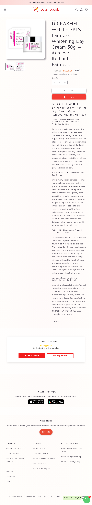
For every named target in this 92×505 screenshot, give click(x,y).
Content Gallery (12, 453)
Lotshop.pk (18, 496)
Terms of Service (40, 453)
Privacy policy (55, 496)
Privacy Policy (39, 448)
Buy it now (69, 97)
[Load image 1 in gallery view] (10, 66)
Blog (7, 466)
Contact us (10, 476)
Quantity (55, 78)
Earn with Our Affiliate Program (15, 459)
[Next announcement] (87, 2)
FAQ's (8, 481)
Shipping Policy (39, 463)
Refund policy (43, 496)
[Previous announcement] (4, 2)
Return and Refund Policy (44, 458)
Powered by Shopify (29, 496)
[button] (4, 9)
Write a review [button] (32, 355)
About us (9, 471)
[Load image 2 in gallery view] (20, 66)
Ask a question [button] (60, 355)
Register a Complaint (42, 468)
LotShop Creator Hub (14, 448)
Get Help (46, 432)
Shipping (55, 74)
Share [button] (56, 321)
